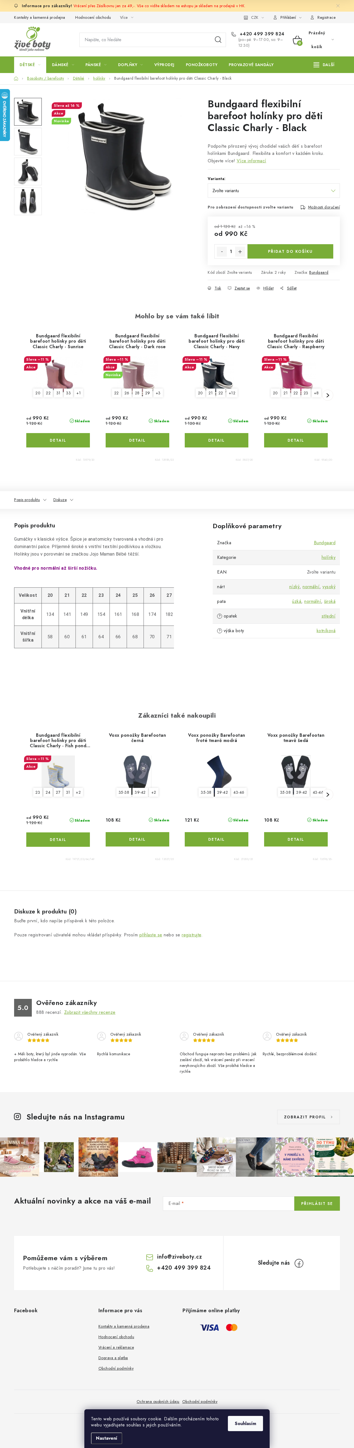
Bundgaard (319, 272)
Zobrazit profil (305, 1117)
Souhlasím (245, 1423)
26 (126, 393)
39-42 (140, 792)
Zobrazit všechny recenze (90, 1012)
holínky (329, 557)
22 (48, 393)
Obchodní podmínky (116, 1368)
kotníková (326, 630)
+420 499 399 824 (261, 34)
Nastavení (106, 1438)
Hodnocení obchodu (93, 17)
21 (211, 393)
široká (329, 601)
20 (37, 393)
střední (329, 616)
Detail (58, 440)
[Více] (324, 64)
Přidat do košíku (290, 251)
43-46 (238, 792)
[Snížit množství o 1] (222, 252)
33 (68, 393)
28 (137, 393)
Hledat (218, 40)
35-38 (124, 792)
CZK (254, 17)
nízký (294, 587)
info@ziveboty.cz (179, 1257)
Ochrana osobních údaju (158, 1401)
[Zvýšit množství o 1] (240, 252)
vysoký (328, 587)
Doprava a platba (113, 1358)
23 (306, 393)
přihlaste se (150, 935)
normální (311, 587)
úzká (296, 601)
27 (58, 792)
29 (147, 393)
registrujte (191, 935)
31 (58, 393)
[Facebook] (299, 1263)
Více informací (251, 161)
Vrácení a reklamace (116, 1347)
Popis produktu (27, 499)
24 (48, 792)
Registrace (326, 17)
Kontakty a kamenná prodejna (39, 17)
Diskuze (60, 499)
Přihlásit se (317, 1203)
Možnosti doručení (324, 207)
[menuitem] (30, 64)
